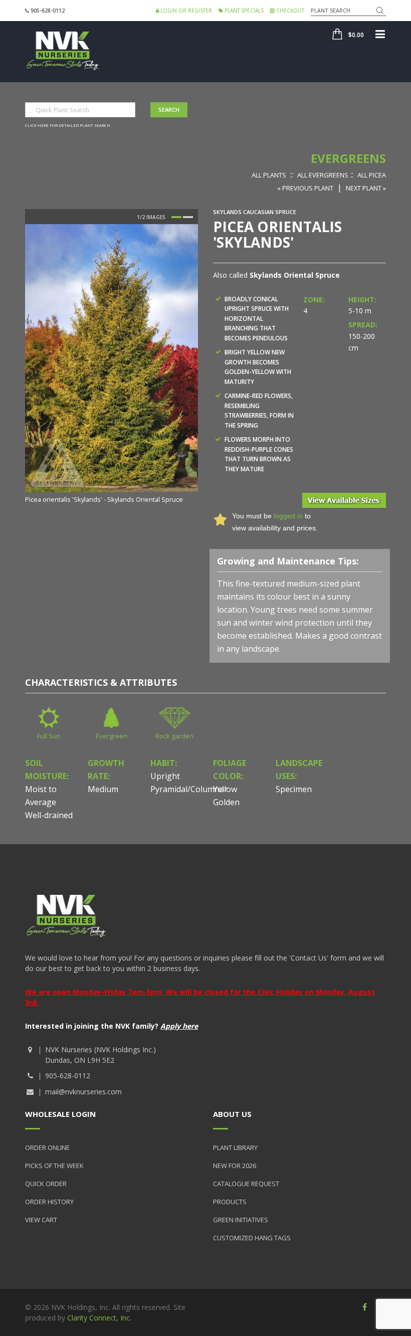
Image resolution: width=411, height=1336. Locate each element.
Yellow (225, 789)
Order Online (47, 1147)
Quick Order (46, 1183)
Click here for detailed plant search (67, 125)
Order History (49, 1201)
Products (230, 1201)
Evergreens (348, 158)
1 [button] (176, 217)
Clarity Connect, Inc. (99, 1317)
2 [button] (188, 217)
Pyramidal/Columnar (189, 789)
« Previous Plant (305, 188)
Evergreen (111, 735)
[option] (111, 364)
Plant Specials (243, 10)
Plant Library (235, 1147)
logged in (288, 516)
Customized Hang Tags (252, 1237)
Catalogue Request (246, 1183)
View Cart (41, 1219)
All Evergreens (322, 174)
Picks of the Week (54, 1165)
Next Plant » (366, 188)
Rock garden (174, 735)
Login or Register (185, 10)
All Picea (371, 174)
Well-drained (49, 815)
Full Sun (49, 735)
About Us (232, 1114)
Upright (165, 776)
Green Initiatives (240, 1219)
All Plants (269, 174)
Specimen (294, 789)
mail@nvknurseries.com (83, 1091)
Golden (226, 802)
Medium (103, 789)
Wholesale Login (60, 1114)
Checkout (289, 10)
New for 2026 (234, 1165)
